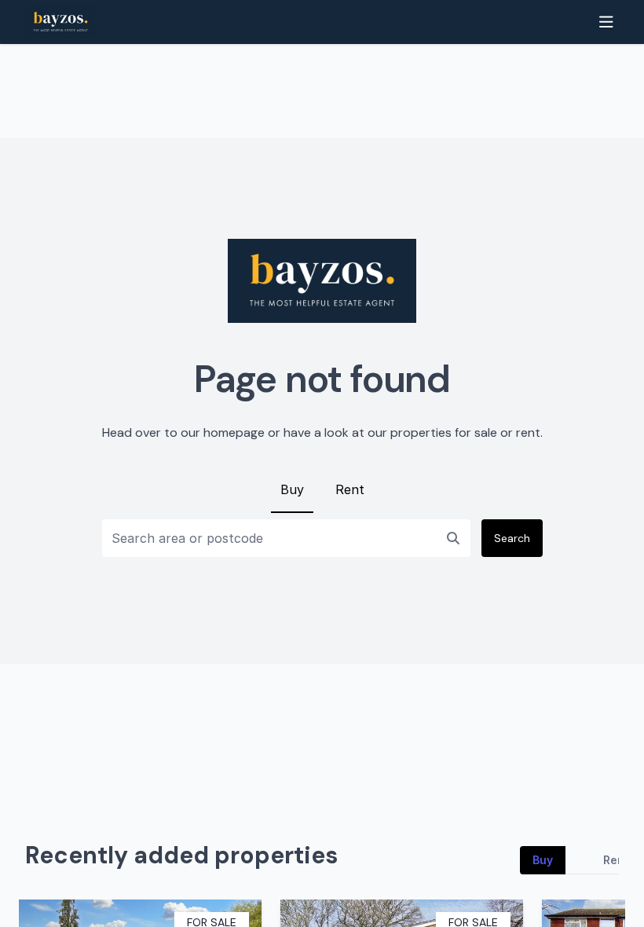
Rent (349, 489)
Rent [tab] (616, 860)
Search (512, 538)
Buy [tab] (542, 860)
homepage (234, 432)
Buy (292, 489)
